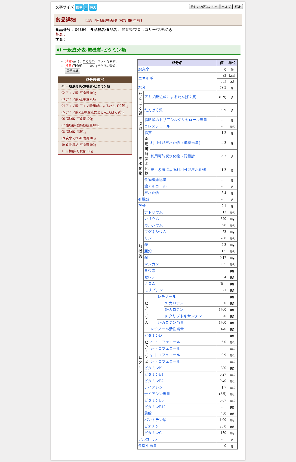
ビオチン (151, 426)
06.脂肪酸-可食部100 (77, 118)
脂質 (148, 133)
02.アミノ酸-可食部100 (79, 93)
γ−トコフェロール (165, 355)
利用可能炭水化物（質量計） (175, 156)
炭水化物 (151, 193)
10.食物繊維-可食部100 (79, 144)
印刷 (238, 6)
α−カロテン (174, 303)
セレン (149, 277)
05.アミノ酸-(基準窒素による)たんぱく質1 (93, 112)
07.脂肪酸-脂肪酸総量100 (80, 125)
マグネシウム (155, 232)
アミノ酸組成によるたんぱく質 (170, 97)
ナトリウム (153, 212)
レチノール (167, 296)
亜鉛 (148, 251)
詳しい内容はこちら (204, 6)
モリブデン (153, 290)
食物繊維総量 (155, 180)
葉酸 (148, 413)
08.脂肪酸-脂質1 (74, 131)
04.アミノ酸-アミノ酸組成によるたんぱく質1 (95, 106)
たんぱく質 (153, 110)
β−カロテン (174, 309)
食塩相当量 (147, 446)
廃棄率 (143, 69)
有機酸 (143, 199)
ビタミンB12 (154, 407)
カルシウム (153, 225)
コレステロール (157, 126)
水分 (142, 87)
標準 (79, 7)
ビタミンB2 (153, 381)
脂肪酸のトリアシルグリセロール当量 (175, 120)
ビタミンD (153, 335)
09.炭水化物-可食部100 (79, 138)
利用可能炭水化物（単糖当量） (176, 143)
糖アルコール (155, 186)
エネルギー (147, 78)
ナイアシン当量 (157, 394)
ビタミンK (153, 368)
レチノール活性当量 (167, 329)
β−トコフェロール (165, 348)
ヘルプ (226, 6)
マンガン (151, 264)
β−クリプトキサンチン (183, 316)
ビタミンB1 (153, 374)
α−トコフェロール (165, 342)
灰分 (142, 206)
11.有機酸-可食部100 (77, 151)
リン (148, 238)
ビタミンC (153, 433)
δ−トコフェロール (165, 361)
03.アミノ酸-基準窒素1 (79, 99)
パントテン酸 (155, 420)
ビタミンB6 (153, 400)
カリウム (151, 219)
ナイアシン (153, 387)
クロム (149, 283)
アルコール (147, 439)
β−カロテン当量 (171, 322)
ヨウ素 (149, 270)
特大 (93, 7)
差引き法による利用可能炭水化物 (178, 169)
